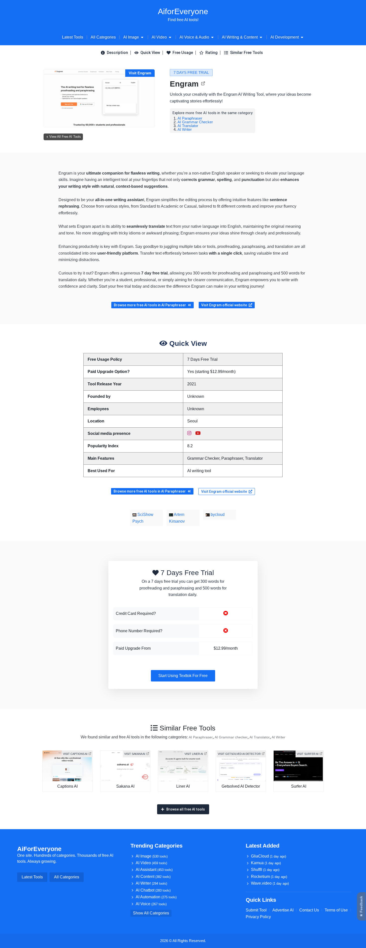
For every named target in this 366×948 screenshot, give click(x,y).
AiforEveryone (183, 11)
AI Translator (188, 126)
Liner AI (183, 786)
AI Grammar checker (195, 122)
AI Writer (185, 129)
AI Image (152, 856)
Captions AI (67, 786)
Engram (184, 84)
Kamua (266, 863)
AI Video (151, 863)
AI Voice (151, 904)
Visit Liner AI (193, 753)
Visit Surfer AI (307, 753)
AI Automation (156, 897)
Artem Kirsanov (177, 517)
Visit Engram (140, 73)
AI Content (153, 876)
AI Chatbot (153, 890)
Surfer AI (298, 786)
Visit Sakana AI (134, 753)
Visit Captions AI (75, 753)
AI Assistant (154, 869)
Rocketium (269, 876)
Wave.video (270, 883)
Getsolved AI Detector (241, 786)
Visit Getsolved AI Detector (239, 753)
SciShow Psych (142, 517)
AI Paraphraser (190, 118)
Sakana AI (125, 786)
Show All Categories (151, 913)
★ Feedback (361, 906)
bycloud (217, 514)
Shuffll (265, 869)
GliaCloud (268, 856)
